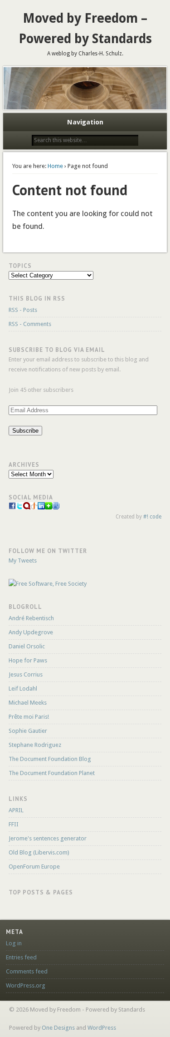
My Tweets (23, 560)
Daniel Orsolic (27, 646)
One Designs (58, 1027)
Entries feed (21, 957)
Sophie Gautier (28, 730)
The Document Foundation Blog (50, 759)
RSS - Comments (30, 324)
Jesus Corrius (26, 674)
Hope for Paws (28, 660)
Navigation (85, 122)
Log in (14, 943)
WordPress (101, 1027)
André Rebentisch (31, 618)
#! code (152, 517)
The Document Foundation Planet (52, 773)
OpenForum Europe (34, 866)
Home (55, 166)
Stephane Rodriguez (35, 744)
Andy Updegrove (31, 632)
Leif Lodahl (23, 688)
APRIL (16, 810)
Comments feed (27, 971)
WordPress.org (25, 985)
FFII (14, 824)
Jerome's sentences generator (48, 838)
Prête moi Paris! (29, 716)
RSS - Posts (23, 309)
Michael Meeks (28, 702)
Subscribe (25, 430)
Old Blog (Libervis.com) (39, 852)
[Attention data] (12, 507)
